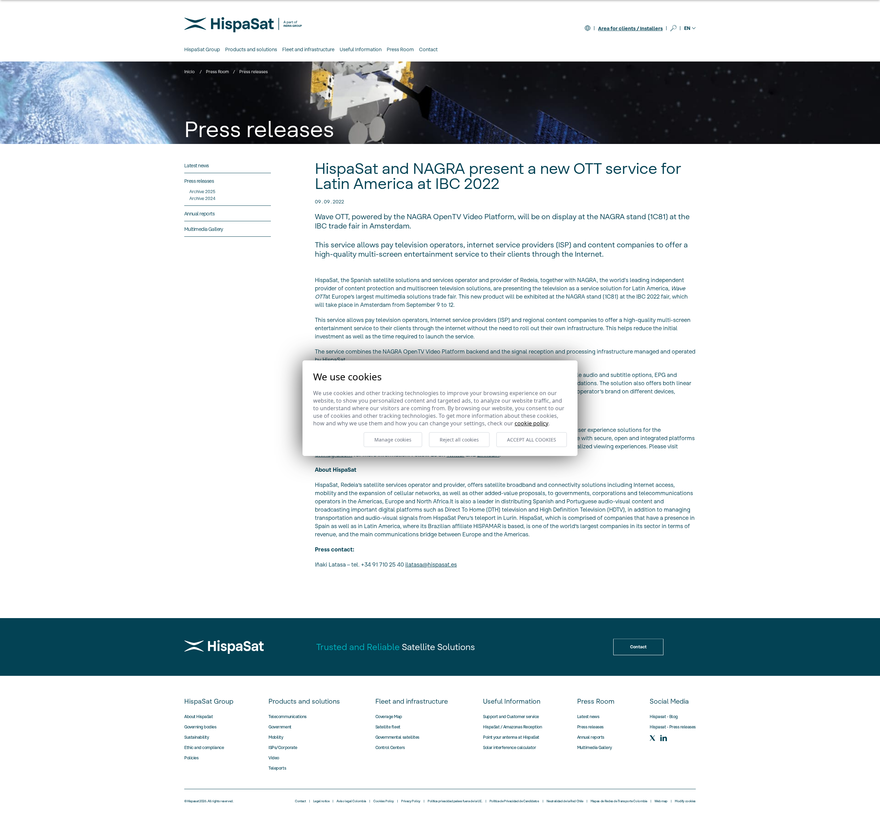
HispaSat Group (208, 701)
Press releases (590, 726)
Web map (661, 801)
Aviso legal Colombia (351, 801)
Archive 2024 (202, 198)
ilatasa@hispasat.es (431, 564)
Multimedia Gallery (594, 747)
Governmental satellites (397, 737)
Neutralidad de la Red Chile (565, 801)
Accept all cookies (531, 439)
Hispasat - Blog (664, 716)
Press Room (217, 71)
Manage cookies (392, 439)
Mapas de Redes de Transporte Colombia (619, 801)
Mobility (275, 737)
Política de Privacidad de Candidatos (514, 801)
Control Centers (390, 747)
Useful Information (511, 701)
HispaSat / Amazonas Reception (512, 726)
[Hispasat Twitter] (652, 738)
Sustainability (196, 737)
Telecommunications (287, 716)
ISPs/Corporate (282, 747)
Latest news (588, 716)
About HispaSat (198, 716)
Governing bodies (200, 726)
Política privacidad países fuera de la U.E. (455, 801)
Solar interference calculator (509, 747)
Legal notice (321, 801)
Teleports (277, 768)
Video (273, 757)
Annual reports (590, 737)
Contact (428, 49)
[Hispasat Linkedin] (663, 738)
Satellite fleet (387, 726)
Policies (191, 757)
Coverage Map (388, 716)
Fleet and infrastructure (411, 701)
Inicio (189, 71)
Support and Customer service (511, 716)
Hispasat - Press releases (673, 726)
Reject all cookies (459, 439)
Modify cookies (685, 801)
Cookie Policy (531, 423)
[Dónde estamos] (587, 28)
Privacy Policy (410, 801)
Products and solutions (304, 701)
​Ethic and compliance (204, 747)
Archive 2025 (202, 191)
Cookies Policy (383, 801)
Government (279, 726)
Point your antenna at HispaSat (511, 737)
